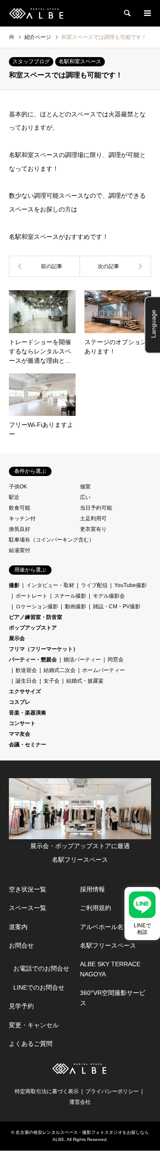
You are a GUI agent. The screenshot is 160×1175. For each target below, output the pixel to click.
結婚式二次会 (60, 670)
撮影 (14, 585)
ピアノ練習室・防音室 (35, 617)
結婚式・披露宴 (85, 681)
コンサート (22, 723)
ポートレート (32, 596)
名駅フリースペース (108, 945)
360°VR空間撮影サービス (112, 997)
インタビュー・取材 (50, 585)
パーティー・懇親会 (33, 660)
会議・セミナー (27, 744)
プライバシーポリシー (112, 1091)
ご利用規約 (95, 907)
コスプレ (19, 702)
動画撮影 (75, 606)
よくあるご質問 (30, 1043)
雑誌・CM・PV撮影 (116, 606)
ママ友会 (19, 734)
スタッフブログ (31, 61)
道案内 (18, 926)
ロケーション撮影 (37, 606)
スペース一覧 (27, 907)
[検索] (126, 13)
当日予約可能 (96, 508)
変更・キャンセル (34, 1025)
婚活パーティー (82, 660)
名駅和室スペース (80, 61)
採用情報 (92, 889)
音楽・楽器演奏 (27, 713)
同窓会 (116, 660)
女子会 (52, 681)
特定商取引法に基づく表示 (47, 1091)
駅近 (14, 497)
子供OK (18, 487)
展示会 (17, 638)
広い (85, 497)
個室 (85, 487)
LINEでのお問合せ (38, 987)
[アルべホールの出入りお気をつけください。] (44, 266)
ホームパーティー (103, 670)
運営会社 (80, 1102)
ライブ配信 (94, 585)
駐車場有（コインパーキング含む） (51, 540)
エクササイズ (25, 691)
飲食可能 (19, 508)
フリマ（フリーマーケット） (43, 649)
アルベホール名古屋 (108, 926)
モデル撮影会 (109, 596)
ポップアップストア (33, 628)
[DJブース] (115, 266)
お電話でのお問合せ (41, 968)
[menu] (146, 13)
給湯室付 (19, 550)
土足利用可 (93, 518)
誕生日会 (26, 681)
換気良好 (19, 529)
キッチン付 (22, 518)
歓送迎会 (26, 670)
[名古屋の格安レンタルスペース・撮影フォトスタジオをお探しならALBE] (37, 13)
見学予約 (21, 1006)
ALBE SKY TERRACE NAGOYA (110, 968)
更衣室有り (93, 529)
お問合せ (21, 945)
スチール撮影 (70, 596)
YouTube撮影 (130, 585)
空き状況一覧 (27, 889)
